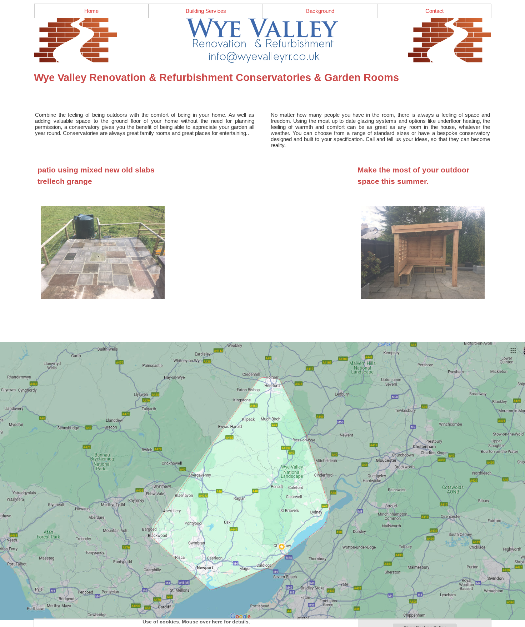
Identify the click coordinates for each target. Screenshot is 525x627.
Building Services (206, 11)
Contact (434, 11)
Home (91, 11)
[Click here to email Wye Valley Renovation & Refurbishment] (262, 40)
